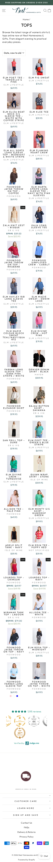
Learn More (25, 808)
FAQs (26, 827)
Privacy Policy (27, 836)
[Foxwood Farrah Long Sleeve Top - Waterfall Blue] (17, 696)
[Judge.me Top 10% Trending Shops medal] (19, 733)
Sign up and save (25, 815)
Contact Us (26, 822)
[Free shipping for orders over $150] (26, 776)
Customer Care (26, 801)
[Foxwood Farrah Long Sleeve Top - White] (14, 696)
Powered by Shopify (26, 859)
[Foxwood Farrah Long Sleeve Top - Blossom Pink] (11, 696)
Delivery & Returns (26, 832)
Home (26, 19)
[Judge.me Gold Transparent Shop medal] (19, 721)
